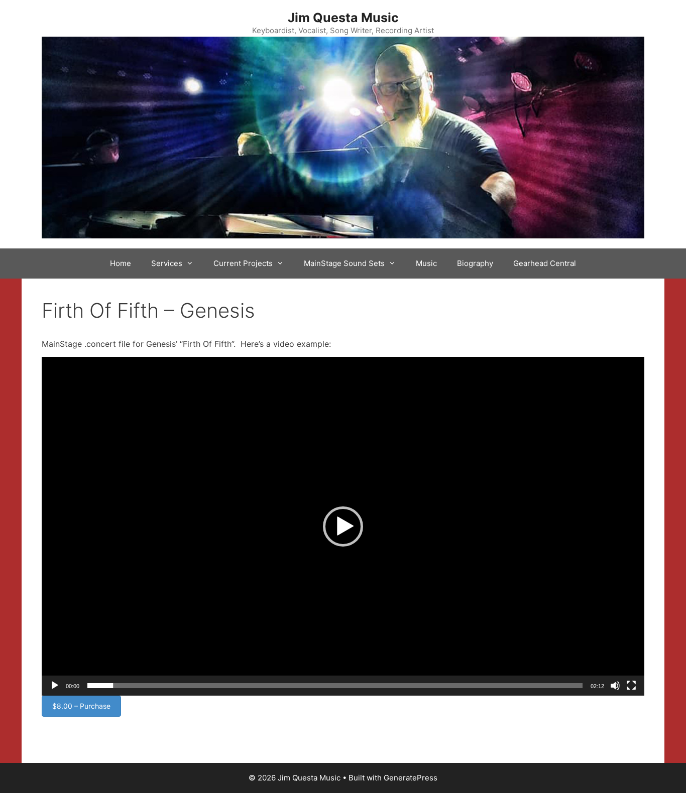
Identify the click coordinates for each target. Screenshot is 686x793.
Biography (475, 263)
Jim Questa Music (343, 17)
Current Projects (243, 263)
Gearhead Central (544, 263)
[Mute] (615, 686)
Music (426, 263)
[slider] (335, 685)
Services (166, 263)
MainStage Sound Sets (344, 263)
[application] (343, 526)
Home (120, 263)
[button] (343, 526)
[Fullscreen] (631, 686)
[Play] (55, 686)
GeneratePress (410, 777)
